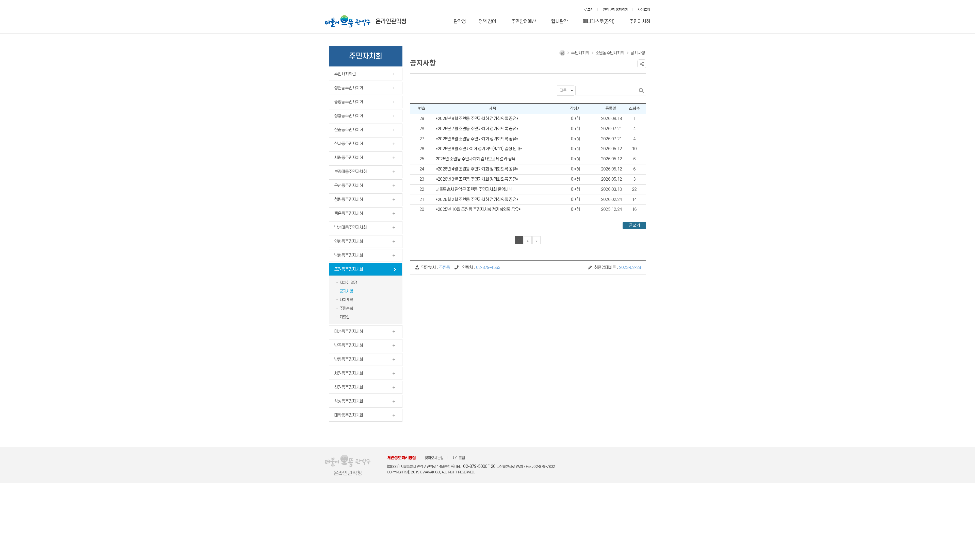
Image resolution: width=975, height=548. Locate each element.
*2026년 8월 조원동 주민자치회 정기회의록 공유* (477, 118)
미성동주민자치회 (348, 331)
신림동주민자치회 (348, 130)
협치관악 (559, 21)
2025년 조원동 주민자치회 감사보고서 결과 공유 (475, 159)
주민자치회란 (345, 74)
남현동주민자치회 (348, 255)
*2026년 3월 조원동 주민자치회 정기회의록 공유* (477, 179)
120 (492, 466)
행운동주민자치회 (348, 213)
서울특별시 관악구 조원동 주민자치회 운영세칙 (474, 189)
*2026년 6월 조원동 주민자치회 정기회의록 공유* (477, 139)
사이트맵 (644, 10)
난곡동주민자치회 (348, 345)
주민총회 (346, 308)
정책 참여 (487, 21)
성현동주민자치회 (348, 88)
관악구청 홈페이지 (615, 10)
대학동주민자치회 (348, 415)
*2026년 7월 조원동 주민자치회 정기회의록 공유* (477, 129)
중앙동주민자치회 (348, 102)
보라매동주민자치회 (350, 171)
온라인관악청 (391, 22)
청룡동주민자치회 (348, 116)
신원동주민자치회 (348, 387)
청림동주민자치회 (348, 199)
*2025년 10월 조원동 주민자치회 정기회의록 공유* (478, 209)
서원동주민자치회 (348, 373)
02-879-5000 (475, 466)
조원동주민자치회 (348, 269)
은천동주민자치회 (348, 185)
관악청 (459, 21)
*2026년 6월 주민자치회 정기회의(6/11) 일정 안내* (479, 149)
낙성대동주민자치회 (350, 227)
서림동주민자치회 (348, 158)
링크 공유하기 (641, 63)
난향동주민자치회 (348, 359)
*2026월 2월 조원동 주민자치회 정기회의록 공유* (477, 199)
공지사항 (346, 291)
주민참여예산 (523, 21)
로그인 (588, 10)
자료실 (344, 317)
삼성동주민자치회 (348, 401)
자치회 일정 (348, 282)
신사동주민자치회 (348, 144)
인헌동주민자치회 (348, 241)
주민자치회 (639, 21)
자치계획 (346, 300)
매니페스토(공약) (598, 21)
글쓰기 (634, 225)
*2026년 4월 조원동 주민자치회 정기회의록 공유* (477, 169)
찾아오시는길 (434, 458)
